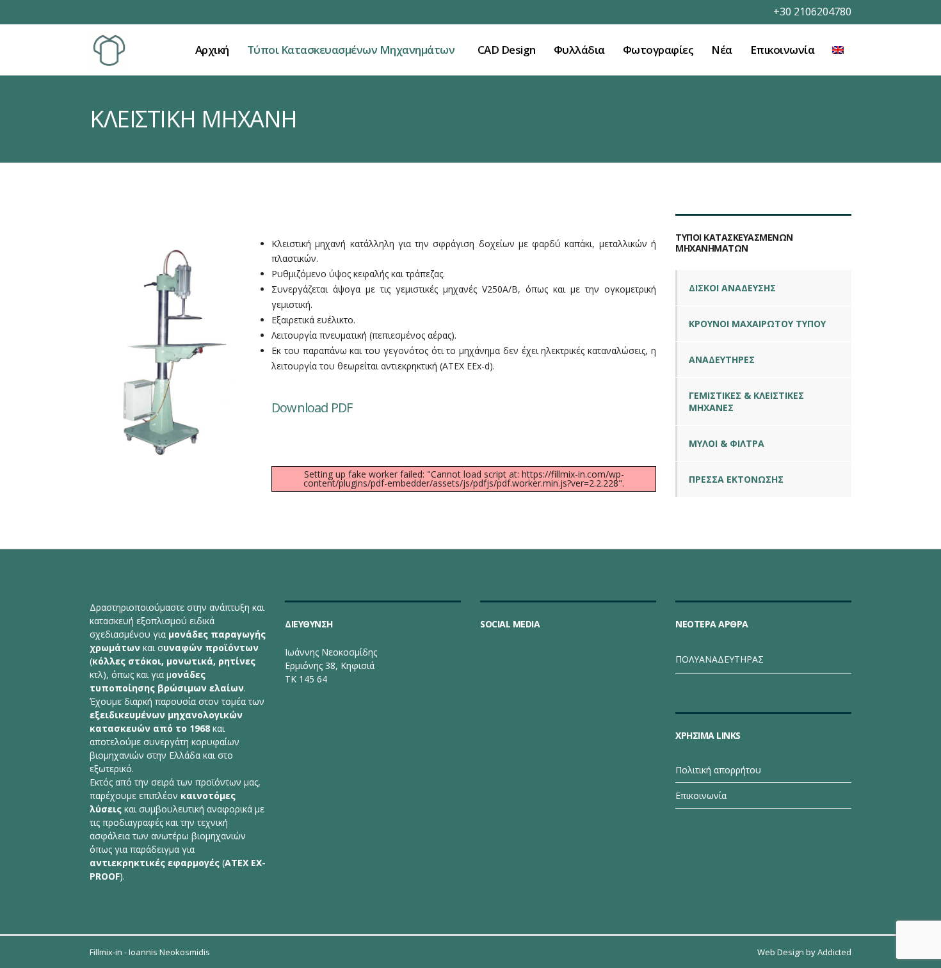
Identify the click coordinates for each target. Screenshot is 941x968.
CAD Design (507, 49)
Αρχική (212, 49)
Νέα (721, 49)
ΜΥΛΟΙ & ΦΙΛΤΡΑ (726, 443)
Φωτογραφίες (658, 49)
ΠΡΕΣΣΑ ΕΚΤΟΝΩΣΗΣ (736, 479)
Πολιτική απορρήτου (718, 770)
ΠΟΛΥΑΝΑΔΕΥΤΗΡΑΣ (719, 659)
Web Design (780, 952)
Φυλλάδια (579, 49)
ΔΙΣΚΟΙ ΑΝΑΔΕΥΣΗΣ (732, 288)
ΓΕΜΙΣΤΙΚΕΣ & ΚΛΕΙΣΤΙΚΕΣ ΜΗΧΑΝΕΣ (746, 401)
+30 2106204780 (812, 11)
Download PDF (311, 407)
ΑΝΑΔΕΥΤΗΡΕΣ (722, 359)
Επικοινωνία (782, 49)
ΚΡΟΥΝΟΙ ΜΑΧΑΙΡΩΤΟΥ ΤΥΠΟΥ (757, 324)
